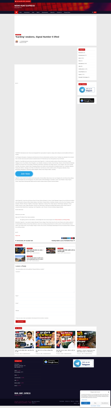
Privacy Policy (67, 12)
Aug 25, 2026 (19, 353)
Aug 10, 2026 (60, 252)
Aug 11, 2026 (29, 252)
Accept (85, 403)
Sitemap (77, 401)
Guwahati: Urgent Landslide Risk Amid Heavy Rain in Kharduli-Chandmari (86, 352)
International (27, 12)
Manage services (84, 399)
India (20, 12)
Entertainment (45, 12)
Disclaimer (98, 405)
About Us (52, 12)
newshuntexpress (24, 41)
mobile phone (81, 69)
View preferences (104, 403)
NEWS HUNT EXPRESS (24, 6)
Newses (33, 402)
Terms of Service (58, 219)
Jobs (33, 12)
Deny (95, 403)
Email (17, 303)
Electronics (81, 52)
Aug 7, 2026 (29, 260)
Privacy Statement (93, 405)
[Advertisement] (50, 25)
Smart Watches (82, 71)
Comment (18, 271)
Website (17, 310)
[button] (108, 392)
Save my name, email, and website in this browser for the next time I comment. (32, 318)
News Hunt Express (36, 401)
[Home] (16, 12)
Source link (17, 235)
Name (17, 295)
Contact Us (59, 12)
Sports (38, 12)
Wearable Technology (83, 77)
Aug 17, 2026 (81, 353)
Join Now (25, 174)
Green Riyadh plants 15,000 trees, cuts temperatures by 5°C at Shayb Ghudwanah (35, 259)
